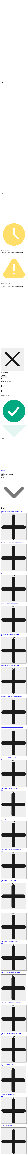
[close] (12, 359)
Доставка (3, 375)
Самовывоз (3, 376)
